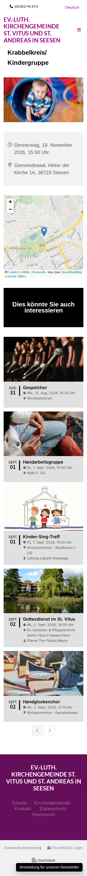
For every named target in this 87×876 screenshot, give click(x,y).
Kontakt (22, 808)
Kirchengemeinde (52, 802)
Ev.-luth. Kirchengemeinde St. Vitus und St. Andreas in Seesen (32, 30)
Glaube (19, 802)
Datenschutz (53, 808)
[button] (74, 30)
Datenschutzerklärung (23, 847)
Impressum (43, 814)
